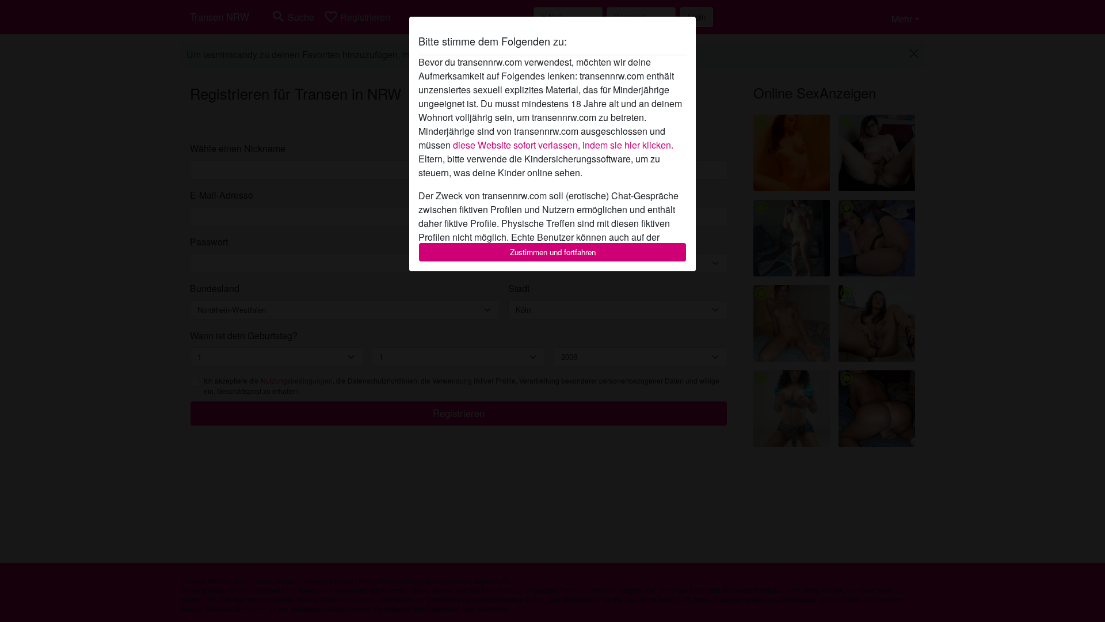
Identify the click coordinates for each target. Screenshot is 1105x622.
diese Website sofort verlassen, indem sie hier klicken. (563, 144)
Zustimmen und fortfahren (553, 251)
